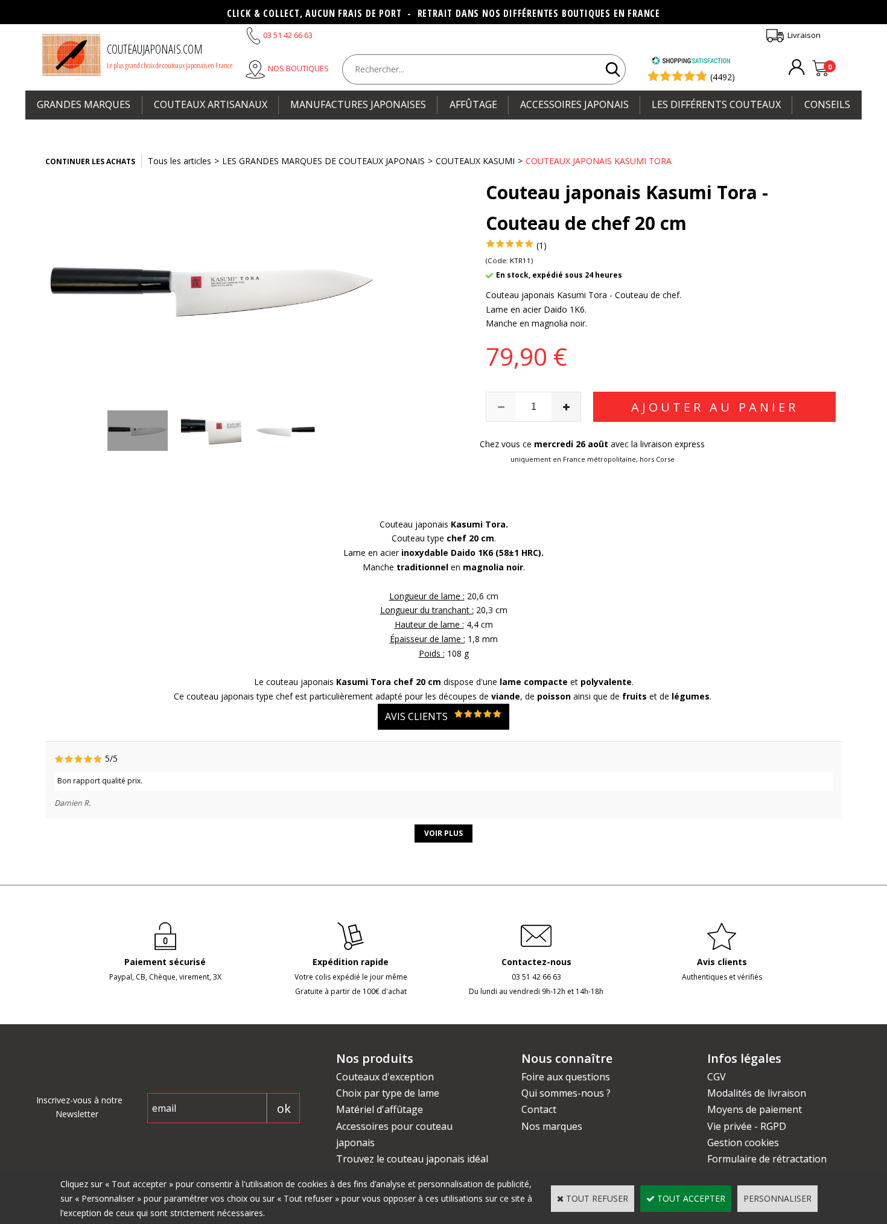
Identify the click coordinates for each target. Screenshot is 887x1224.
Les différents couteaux (716, 104)
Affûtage (473, 104)
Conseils (827, 104)
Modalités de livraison (756, 1093)
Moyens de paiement (754, 1109)
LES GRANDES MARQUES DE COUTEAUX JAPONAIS (323, 161)
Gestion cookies (743, 1142)
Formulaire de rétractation (767, 1158)
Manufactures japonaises (358, 104)
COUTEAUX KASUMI (475, 161)
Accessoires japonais (574, 104)
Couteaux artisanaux (210, 104)
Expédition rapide (351, 961)
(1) (541, 245)
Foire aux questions (565, 1076)
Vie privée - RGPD (746, 1126)
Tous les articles (179, 161)
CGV (716, 1076)
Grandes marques (83, 104)
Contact (538, 1109)
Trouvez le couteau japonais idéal (412, 1158)
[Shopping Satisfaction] (691, 62)
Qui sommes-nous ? (566, 1093)
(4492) (722, 77)
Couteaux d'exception (385, 1076)
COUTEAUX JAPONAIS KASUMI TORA (599, 161)
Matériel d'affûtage (379, 1109)
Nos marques (551, 1126)
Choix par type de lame (387, 1093)
